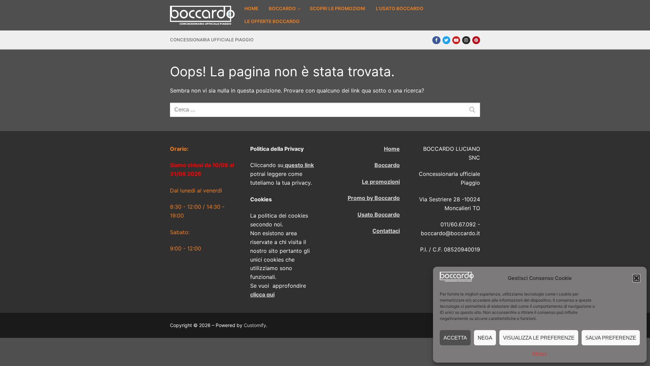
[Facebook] (436, 40)
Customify (255, 325)
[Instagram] (466, 40)
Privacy (540, 353)
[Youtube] (456, 40)
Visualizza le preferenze (539, 338)
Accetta (455, 338)
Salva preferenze (610, 338)
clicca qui (262, 294)
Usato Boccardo (379, 214)
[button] (636, 278)
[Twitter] (446, 40)
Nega (485, 338)
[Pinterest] (476, 40)
